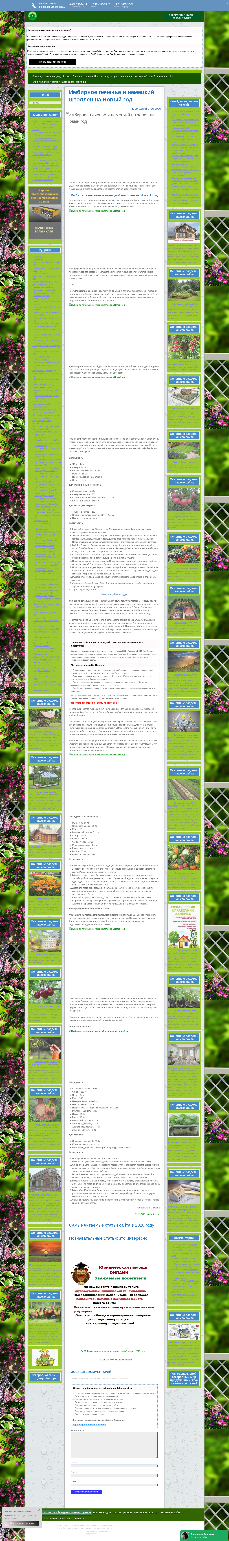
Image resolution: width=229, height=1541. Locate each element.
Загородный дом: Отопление (46, 318)
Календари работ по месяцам (45, 351)
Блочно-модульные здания (46, 329)
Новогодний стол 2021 (146, 1512)
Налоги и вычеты (41, 673)
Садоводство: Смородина (46, 579)
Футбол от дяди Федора (44, 412)
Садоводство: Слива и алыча (47, 573)
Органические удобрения (46, 598)
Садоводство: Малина (44, 565)
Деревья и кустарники (43, 384)
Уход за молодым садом (46, 532)
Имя (74, 1463)
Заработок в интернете (44, 668)
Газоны (35, 259)
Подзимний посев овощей (46, 507)
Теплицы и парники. (44, 792)
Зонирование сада (42, 387)
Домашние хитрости (42, 293)
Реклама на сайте (164, 76)
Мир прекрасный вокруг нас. (42, 1265)
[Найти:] (45, 103)
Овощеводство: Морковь (45, 484)
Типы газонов (39, 273)
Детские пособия (41, 662)
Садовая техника (41, 521)
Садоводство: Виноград (45, 546)
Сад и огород (38, 429)
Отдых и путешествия (41, 421)
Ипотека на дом (103, 76)
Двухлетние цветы (41, 646)
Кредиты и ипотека (42, 671)
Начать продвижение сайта (52, 62)
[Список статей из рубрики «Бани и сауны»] (45, 835)
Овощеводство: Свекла (45, 498)
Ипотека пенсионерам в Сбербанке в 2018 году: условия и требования (185, 114)
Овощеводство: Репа (44, 496)
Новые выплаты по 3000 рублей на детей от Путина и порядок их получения (184, 139)
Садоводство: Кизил (43, 554)
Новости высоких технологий (46, 612)
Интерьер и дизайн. (177, 1068)
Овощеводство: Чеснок (45, 504)
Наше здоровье (39, 404)
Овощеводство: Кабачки (45, 471)
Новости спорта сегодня (43, 409)
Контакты (81, 82)
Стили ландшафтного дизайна (47, 390)
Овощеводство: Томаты (45, 501)
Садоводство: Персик (44, 571)
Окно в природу (40, 359)
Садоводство (39, 523)
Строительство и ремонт (46, 82)
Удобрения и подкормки (44, 596)
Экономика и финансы (43, 690)
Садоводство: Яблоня (44, 587)
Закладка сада (42, 529)
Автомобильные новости (44, 629)
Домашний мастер (40, 284)
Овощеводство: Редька (44, 493)
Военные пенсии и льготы (46, 682)
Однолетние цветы (42, 651)
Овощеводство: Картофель (46, 476)
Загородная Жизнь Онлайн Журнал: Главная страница (60, 1512)
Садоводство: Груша (43, 551)
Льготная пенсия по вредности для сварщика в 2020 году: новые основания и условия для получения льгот (185, 1250)
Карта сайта (67, 82)
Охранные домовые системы (46, 621)
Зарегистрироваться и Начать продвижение (95, 703)
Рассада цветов (40, 654)
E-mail (74, 1472)
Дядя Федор (153, 1214)
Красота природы (122, 76)
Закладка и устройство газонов (47, 262)
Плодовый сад (41, 526)
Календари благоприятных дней (46, 346)
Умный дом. (173, 1342)
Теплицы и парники (43, 509)
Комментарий (77, 1430)
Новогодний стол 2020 (43, 282)
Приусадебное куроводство (45, 632)
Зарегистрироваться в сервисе (89, 1424)
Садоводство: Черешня (45, 584)
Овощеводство (40, 437)
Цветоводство (38, 643)
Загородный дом (39, 298)
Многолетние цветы (42, 648)
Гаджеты (38, 618)
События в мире (39, 601)
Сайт (73, 1482)
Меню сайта (37, 401)
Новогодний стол (143, 76)
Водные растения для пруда (46, 379)
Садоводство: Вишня (44, 548)
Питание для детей (42, 296)
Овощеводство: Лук (43, 482)
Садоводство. (180, 514)
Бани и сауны (38, 257)
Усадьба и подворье (41, 626)
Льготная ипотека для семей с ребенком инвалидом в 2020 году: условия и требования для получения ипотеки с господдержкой (46, 151)
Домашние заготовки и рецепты (46, 276)
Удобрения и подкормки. (46, 1125)
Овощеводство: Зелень (45, 468)
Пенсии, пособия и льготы (45, 676)
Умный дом (37, 609)
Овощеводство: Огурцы (45, 487)
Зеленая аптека (40, 407)
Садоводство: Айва (43, 543)
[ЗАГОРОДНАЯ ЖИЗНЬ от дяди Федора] (46, 16)
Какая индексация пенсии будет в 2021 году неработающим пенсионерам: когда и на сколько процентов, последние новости (46, 138)
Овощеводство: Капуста (45, 473)
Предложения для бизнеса (44, 426)
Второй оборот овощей (45, 440)
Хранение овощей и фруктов (47, 515)
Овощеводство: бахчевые (46, 459)
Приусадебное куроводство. (42, 1325)
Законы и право (40, 665)
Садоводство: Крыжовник (45, 562)
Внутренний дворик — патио (46, 373)
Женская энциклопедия (42, 287)
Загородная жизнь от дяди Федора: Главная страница (62, 76)
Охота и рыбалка (39, 423)
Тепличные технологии (46, 512)
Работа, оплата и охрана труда (47, 684)
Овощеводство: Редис (44, 490)
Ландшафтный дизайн (42, 371)
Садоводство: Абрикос (44, 540)
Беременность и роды (43, 290)
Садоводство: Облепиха (45, 568)
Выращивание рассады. (185, 1010)
